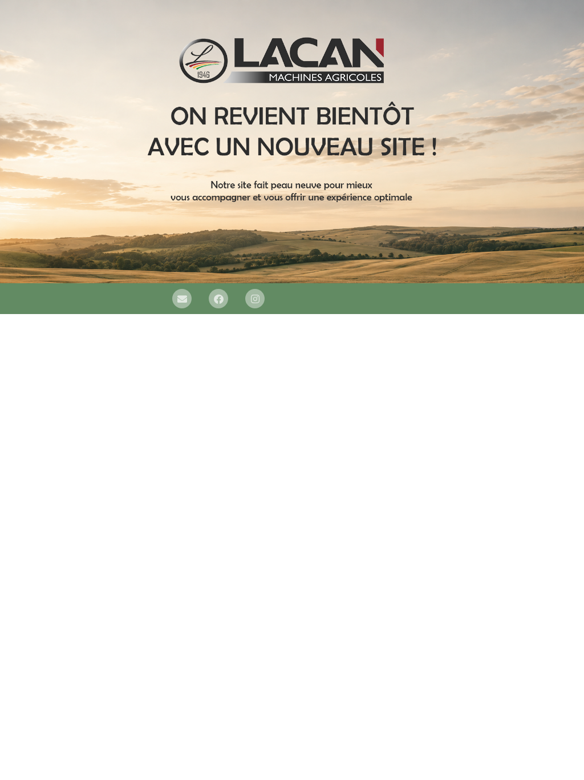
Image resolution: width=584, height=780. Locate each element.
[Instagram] (255, 298)
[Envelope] (182, 298)
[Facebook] (218, 298)
